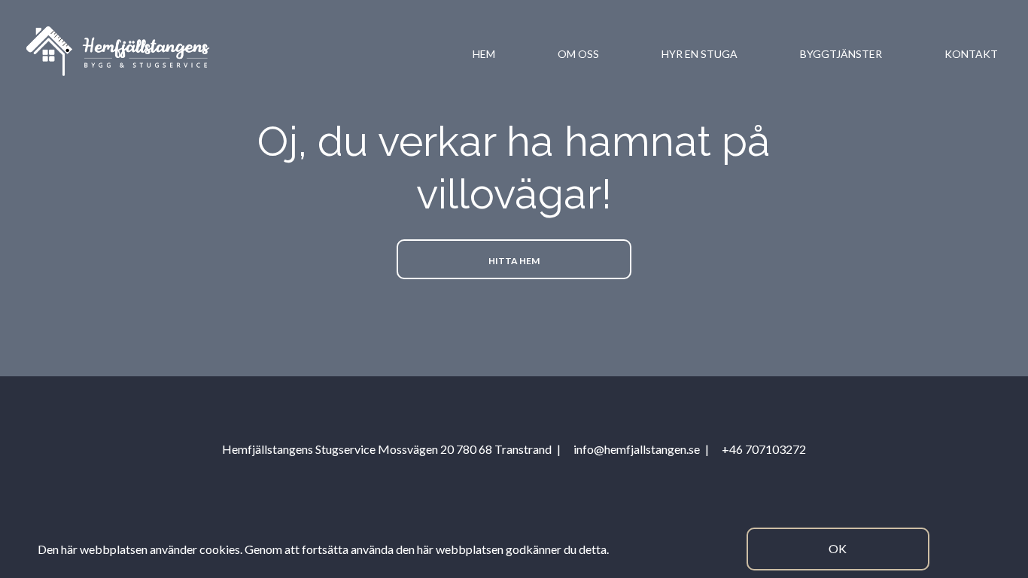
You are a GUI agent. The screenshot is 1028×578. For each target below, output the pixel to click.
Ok (838, 548)
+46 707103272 (764, 449)
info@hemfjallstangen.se (636, 449)
